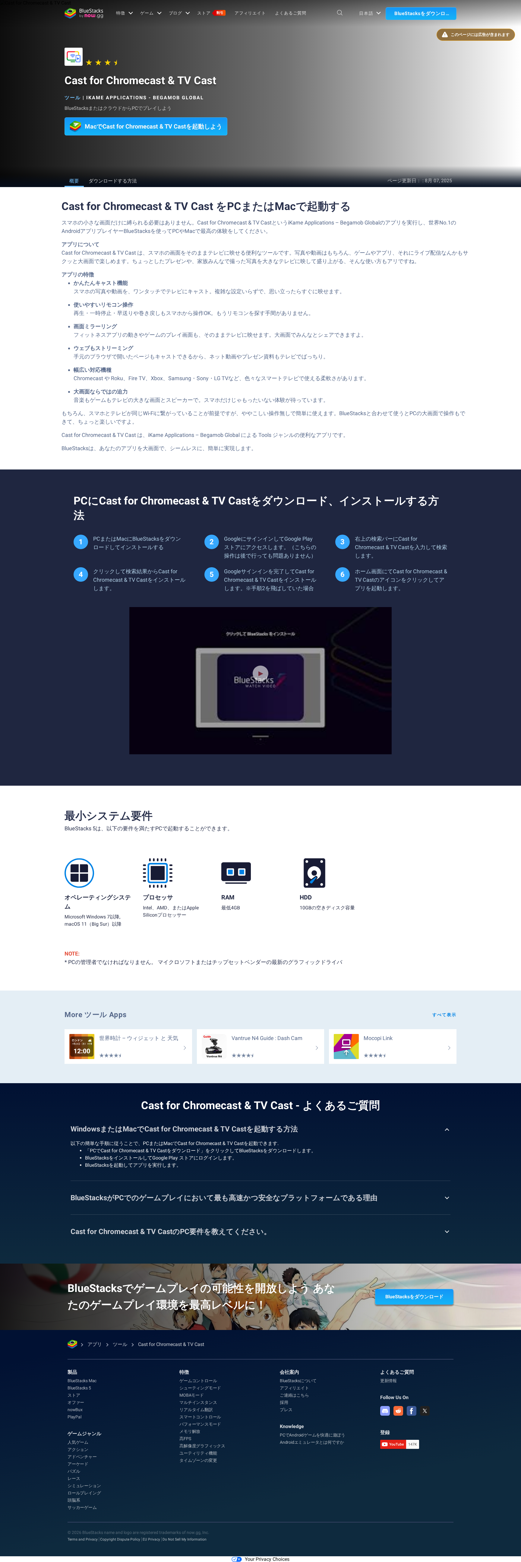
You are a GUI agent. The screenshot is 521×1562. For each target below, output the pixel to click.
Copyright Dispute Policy (120, 1539)
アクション (78, 1449)
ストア (210, 13)
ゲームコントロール (198, 1380)
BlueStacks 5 (79, 1387)
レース (74, 1478)
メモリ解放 (189, 1431)
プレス (286, 1409)
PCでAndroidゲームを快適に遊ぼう (312, 1435)
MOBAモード (191, 1395)
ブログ (175, 13)
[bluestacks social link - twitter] (425, 1411)
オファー (76, 1402)
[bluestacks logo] (84, 13)
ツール (73, 97)
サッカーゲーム (82, 1507)
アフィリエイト (250, 13)
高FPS (185, 1438)
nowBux (75, 1409)
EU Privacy (151, 1539)
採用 (284, 1402)
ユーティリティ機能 (198, 1453)
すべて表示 (444, 1014)
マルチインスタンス (198, 1402)
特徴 (120, 13)
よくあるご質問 (290, 13)
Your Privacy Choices (267, 1559)
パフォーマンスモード (200, 1424)
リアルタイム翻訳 (196, 1409)
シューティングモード (200, 1387)
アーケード (78, 1464)
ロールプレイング (84, 1492)
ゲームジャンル (84, 1433)
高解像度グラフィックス (202, 1445)
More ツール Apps (96, 1014)
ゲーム (147, 13)
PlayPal (74, 1416)
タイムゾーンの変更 (198, 1460)
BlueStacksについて (298, 1380)
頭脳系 (74, 1500)
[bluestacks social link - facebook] (411, 1411)
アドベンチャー (82, 1456)
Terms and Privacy (83, 1539)
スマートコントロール (200, 1416)
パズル (74, 1471)
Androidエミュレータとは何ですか (312, 1442)
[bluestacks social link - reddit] (398, 1411)
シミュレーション (84, 1485)
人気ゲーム (78, 1442)
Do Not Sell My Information (185, 1539)
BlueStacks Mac (82, 1380)
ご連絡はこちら (294, 1395)
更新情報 (388, 1380)
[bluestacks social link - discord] (385, 1411)
